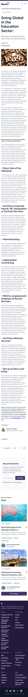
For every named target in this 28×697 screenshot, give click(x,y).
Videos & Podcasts (6, 663)
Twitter (3, 682)
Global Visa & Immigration (5, 630)
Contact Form (17, 418)
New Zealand (5, 540)
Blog (2, 655)
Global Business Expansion (5, 626)
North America (19, 625)
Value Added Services (5, 647)
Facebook (4, 680)
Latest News (4, 658)
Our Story (18, 665)
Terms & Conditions (21, 677)
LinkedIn (3, 675)
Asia (16, 620)
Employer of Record (7, 538)
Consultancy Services (5, 643)
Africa (17, 617)
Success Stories (5, 665)
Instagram (4, 677)
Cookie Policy (19, 680)
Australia (16, 538)
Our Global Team (20, 655)
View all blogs (14, 593)
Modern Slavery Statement (19, 683)
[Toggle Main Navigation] (25, 3)
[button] (22, 3)
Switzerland (16, 583)
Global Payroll (5, 617)
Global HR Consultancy (5, 635)
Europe (17, 615)
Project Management (5, 639)
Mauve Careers (19, 658)
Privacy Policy (17, 482)
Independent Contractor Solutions (4, 621)
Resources (4, 660)
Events (3, 668)
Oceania (17, 622)
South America (19, 627)
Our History (18, 662)
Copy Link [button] (7, 448)
